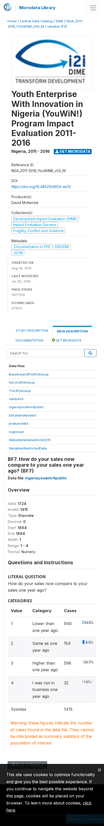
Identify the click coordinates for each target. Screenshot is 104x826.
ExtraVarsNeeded (22, 415)
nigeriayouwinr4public (26, 407)
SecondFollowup (22, 382)
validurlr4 (16, 399)
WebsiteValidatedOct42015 (30, 440)
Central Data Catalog (36, 21)
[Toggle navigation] (93, 8)
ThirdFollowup (20, 391)
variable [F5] (57, 26)
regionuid (16, 432)
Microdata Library (37, 7)
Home (12, 21)
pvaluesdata (18, 423)
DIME (59, 21)
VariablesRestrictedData (28, 448)
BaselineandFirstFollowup (29, 374)
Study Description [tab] (32, 330)
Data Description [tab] (72, 331)
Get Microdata (74, 151)
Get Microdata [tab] (68, 340)
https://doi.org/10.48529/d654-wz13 (41, 186)
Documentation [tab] (29, 340)
